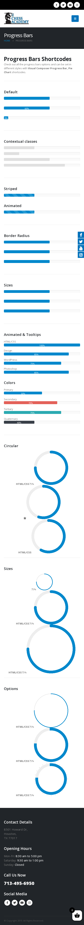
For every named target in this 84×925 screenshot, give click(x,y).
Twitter (15, 903)
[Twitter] (63, 5)
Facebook (7, 903)
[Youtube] (70, 5)
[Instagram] (77, 5)
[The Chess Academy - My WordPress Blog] (17, 18)
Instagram (29, 903)
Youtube (22, 903)
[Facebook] (56, 5)
